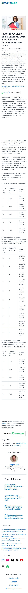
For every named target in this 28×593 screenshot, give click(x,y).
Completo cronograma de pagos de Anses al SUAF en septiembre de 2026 (13, 507)
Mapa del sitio (14, 585)
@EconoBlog (17, 445)
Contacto (14, 582)
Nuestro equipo (14, 578)
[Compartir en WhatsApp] (2, 93)
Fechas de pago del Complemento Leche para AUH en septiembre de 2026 (14, 498)
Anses (3, 86)
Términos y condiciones (14, 589)
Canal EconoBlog (21, 443)
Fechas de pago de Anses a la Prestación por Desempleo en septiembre (14, 516)
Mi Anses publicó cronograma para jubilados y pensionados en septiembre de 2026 (14, 487)
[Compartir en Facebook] (5, 93)
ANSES (4, 423)
